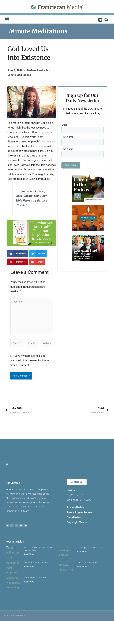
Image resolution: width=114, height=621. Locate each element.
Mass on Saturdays (87, 562)
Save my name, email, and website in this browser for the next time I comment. (31, 360)
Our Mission (13, 482)
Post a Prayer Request (80, 512)
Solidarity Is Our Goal (35, 577)
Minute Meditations (38, 31)
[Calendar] (100, 19)
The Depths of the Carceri (90, 547)
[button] (6, 18)
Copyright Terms (77, 522)
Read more (29, 554)
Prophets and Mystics (36, 562)
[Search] (107, 19)
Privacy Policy (75, 507)
